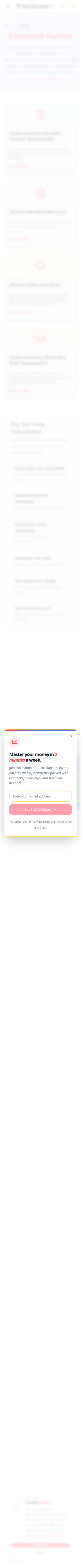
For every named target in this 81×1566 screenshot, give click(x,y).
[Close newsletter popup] (71, 736)
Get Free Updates (37, 809)
